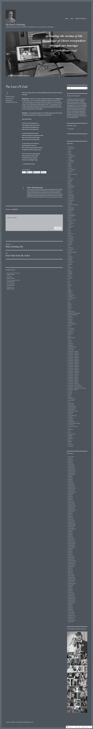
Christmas (70, 191)
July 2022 (70, 531)
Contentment (71, 200)
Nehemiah (70, 317)
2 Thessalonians (72, 169)
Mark (69, 305)
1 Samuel (70, 154)
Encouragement (72, 215)
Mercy (69, 308)
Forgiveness (71, 240)
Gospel (69, 250)
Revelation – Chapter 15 (73, 360)
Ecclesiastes (71, 214)
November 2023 (71, 507)
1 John (69, 149)
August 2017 (71, 621)
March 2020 (71, 574)
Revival (70, 391)
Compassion (8, 102)
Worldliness (71, 438)
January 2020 (71, 577)
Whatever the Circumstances (13, 273)
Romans (70, 394)
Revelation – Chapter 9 (73, 383)
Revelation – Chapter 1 (73, 351)
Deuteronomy (71, 207)
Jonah (69, 284)
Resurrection (71, 350)
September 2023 (72, 510)
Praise (69, 334)
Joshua (69, 285)
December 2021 (71, 542)
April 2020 (70, 572)
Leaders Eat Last (72, 298)
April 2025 (70, 481)
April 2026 (70, 462)
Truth (69, 432)
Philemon (70, 331)
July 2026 (70, 458)
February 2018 (71, 612)
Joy (69, 287)
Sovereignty (71, 403)
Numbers (70, 319)
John (69, 282)
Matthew (70, 307)
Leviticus (70, 299)
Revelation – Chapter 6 (73, 379)
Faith (69, 232)
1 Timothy (70, 157)
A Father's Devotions (73, 174)
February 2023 (71, 520)
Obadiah (70, 321)
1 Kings (69, 151)
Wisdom (70, 437)
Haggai (70, 259)
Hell (69, 265)
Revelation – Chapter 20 (73, 369)
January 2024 (71, 504)
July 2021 (70, 549)
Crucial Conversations (73, 204)
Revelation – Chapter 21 (73, 371)
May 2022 (70, 534)
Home (66, 18)
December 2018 (71, 597)
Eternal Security (71, 220)
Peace (69, 327)
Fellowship (70, 236)
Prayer (69, 336)
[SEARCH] (86, 88)
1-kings (70, 159)
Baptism (70, 181)
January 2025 (71, 485)
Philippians (70, 333)
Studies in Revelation (73, 411)
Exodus (70, 224)
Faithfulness (71, 233)
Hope (69, 269)
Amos (69, 177)
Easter (69, 212)
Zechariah (70, 444)
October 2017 (71, 618)
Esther (69, 218)
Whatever (70, 435)
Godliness (70, 247)
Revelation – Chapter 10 (73, 353)
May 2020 (70, 571)
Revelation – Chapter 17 (73, 363)
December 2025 (71, 468)
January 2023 (71, 522)
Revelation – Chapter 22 (73, 372)
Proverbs (70, 340)
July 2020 (70, 568)
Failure (69, 230)
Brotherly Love (9, 100)
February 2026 (71, 465)
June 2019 (70, 588)
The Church (70, 424)
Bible (69, 183)
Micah (69, 310)
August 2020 (71, 566)
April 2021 (70, 554)
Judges (69, 290)
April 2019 (70, 591)
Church (69, 192)
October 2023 (71, 508)
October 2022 (71, 527)
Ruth (69, 395)
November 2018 (71, 598)
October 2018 (71, 600)
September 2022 (72, 528)
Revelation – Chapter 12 (73, 356)
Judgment (70, 291)
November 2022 (72, 525)
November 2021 (71, 543)
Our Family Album (72, 324)
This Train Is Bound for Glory (13, 280)
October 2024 (71, 490)
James (69, 276)
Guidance (70, 256)
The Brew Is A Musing (15, 24)
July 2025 (70, 476)
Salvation (70, 397)
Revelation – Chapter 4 (73, 376)
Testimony (70, 420)
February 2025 (71, 484)
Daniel (69, 206)
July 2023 (70, 513)
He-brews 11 (71, 261)
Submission (71, 412)
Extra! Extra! (71, 226)
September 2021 (72, 546)
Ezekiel (69, 227)
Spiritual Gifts (71, 405)
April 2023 (70, 517)
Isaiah (69, 275)
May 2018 (70, 608)
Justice (69, 293)
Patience (70, 325)
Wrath (69, 443)
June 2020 (70, 569)
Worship (70, 441)
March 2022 (71, 537)
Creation (70, 203)
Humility (70, 272)
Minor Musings (71, 311)
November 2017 (71, 617)
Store (72, 18)
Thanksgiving (71, 421)
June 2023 (70, 514)
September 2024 (72, 491)
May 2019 (70, 589)
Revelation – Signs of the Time (75, 386)
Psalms (70, 342)
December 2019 (71, 578)
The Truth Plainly (11, 283)
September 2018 (72, 601)
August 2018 (71, 603)
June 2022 (70, 533)
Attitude (70, 180)
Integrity (70, 273)
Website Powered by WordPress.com (25, 722)
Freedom (70, 241)
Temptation (71, 418)
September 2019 (72, 583)
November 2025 (71, 470)
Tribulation (70, 429)
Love (16, 102)
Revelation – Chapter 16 (73, 362)
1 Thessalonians (71, 155)
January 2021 (71, 559)
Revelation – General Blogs (74, 385)
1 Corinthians (71, 148)
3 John (69, 172)
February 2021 (71, 557)
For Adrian (70, 238)
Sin (69, 401)
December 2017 (71, 615)
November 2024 (72, 488)
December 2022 (71, 523)
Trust (69, 431)
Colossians (70, 194)
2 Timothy (70, 171)
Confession (70, 198)
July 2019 (70, 586)
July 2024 (70, 494)
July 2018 (70, 604)
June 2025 (70, 478)
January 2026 (71, 467)
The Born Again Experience (74, 423)
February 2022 (71, 539)
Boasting (70, 185)
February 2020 (71, 575)
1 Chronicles (71, 146)
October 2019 (71, 582)
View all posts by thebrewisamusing (54, 197)
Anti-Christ (70, 178)
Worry (69, 440)
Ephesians (70, 217)
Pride (69, 339)
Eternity (70, 221)
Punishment (71, 343)
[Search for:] (76, 88)
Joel (69, 281)
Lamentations (71, 295)
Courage (70, 201)
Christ (69, 189)
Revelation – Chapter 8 (73, 382)
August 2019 (71, 585)
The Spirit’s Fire (10, 287)
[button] (77, 641)
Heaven (70, 262)
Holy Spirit (70, 267)
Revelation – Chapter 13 (73, 357)
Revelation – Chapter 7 (73, 380)
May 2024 (70, 498)
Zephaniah (70, 446)
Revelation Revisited (73, 389)
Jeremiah (70, 278)
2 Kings (70, 165)
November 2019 (71, 580)
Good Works (71, 249)
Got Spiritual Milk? (72, 252)
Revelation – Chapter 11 (73, 354)
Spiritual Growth (72, 406)
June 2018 (70, 606)
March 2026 (71, 464)
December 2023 (71, 505)
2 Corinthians (71, 162)
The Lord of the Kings (73, 426)
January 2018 (71, 614)
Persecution (71, 328)
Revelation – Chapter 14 (73, 359)
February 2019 (71, 594)
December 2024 (72, 487)
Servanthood (71, 400)
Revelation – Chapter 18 (73, 365)
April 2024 (70, 499)
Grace (13, 102)
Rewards (70, 392)
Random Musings (72, 346)
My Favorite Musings (73, 314)
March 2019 (70, 592)
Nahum (70, 316)
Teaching (70, 417)
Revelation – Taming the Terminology (77, 388)
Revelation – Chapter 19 (73, 366)
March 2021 (70, 556)
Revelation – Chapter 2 (73, 368)
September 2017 (72, 620)
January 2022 (71, 540)
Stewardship (71, 409)
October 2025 (71, 472)
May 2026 (70, 461)
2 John (69, 163)
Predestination (71, 337)
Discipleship (71, 209)
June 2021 (70, 551)
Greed (69, 255)
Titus (69, 427)
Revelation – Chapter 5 (73, 377)
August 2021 (71, 548)
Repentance (71, 348)
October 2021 (71, 545)
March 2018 (70, 611)
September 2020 (72, 565)
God (69, 246)
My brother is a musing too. (74, 313)
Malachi (70, 304)
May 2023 (70, 516)
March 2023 (71, 519)
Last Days (70, 296)
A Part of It (9, 276)
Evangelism (71, 223)
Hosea (69, 270)
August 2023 (71, 511)
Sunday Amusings (72, 415)
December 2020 (72, 560)
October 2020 (71, 563)
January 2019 (71, 595)
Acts (69, 175)
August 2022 (71, 530)
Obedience (70, 322)
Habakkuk (70, 258)
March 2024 (71, 501)
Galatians (70, 243)
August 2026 (71, 456)
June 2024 (70, 496)
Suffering (70, 414)
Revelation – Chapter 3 (73, 374)
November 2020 (72, 562)
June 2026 (70, 459)
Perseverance (71, 330)
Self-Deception (71, 398)
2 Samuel (70, 168)
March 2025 (71, 482)
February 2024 (71, 502)
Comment (58, 228)
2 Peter (69, 166)
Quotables (70, 345)
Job (69, 279)
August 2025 (71, 475)
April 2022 (70, 536)
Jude (69, 288)
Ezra (69, 229)
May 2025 (70, 479)
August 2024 (71, 493)
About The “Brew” (81, 18)
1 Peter (69, 152)
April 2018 (70, 609)
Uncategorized (71, 434)
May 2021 (70, 553)
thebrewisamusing (10, 96)
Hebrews (70, 264)
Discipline (70, 210)
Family (69, 235)
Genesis (70, 244)
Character (70, 188)
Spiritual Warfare (72, 408)
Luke (69, 302)
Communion (71, 195)
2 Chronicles (71, 160)
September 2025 (72, 473)
